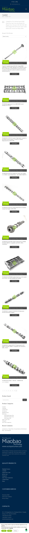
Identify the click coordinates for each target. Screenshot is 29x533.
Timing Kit (4, 476)
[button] (26, 9)
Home (3, 16)
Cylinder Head (5, 479)
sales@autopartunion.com (16, 4)
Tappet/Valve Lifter (6, 472)
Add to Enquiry (14, 73)
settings (11, 528)
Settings (15, 530)
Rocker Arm (4, 474)
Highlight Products (6, 469)
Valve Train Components (7, 477)
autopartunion (4, 428)
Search (24, 399)
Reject (9, 530)
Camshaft (6, 16)
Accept (4, 530)
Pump (3, 481)
